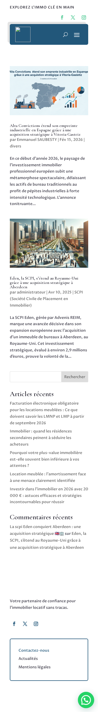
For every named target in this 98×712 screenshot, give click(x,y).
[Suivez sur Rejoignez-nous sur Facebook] (62, 17)
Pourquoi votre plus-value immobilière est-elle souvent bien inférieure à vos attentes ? (46, 459)
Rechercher (74, 376)
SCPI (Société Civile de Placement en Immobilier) (46, 299)
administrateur (31, 292)
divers (15, 146)
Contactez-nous (34, 650)
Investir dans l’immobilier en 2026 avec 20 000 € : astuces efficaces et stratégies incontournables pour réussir (49, 495)
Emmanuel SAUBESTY (37, 139)
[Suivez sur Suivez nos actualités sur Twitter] (73, 17)
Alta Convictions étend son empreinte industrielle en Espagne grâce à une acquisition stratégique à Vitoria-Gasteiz (45, 130)
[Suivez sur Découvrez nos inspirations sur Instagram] (83, 17)
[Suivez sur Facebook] (14, 623)
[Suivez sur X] (25, 623)
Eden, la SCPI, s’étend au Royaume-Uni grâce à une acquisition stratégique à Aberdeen (44, 282)
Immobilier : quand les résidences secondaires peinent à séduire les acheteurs (41, 438)
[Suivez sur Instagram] (36, 623)
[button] (86, 700)
